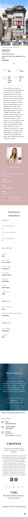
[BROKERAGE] (22, 487)
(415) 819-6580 (6, 182)
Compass (24, 457)
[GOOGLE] (18, 487)
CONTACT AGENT (14, 198)
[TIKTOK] (9, 487)
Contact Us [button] (14, 400)
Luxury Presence (14, 498)
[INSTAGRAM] (5, 487)
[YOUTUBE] (14, 487)
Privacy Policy (21, 506)
